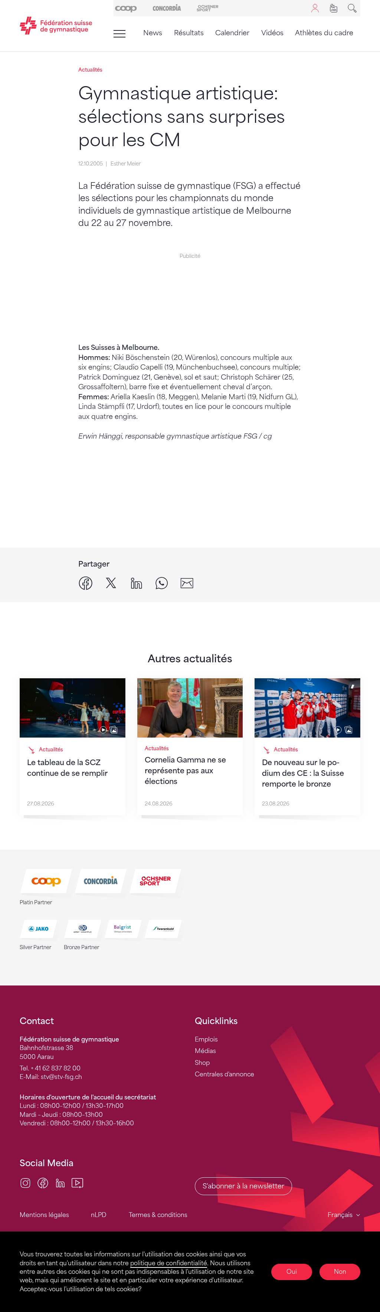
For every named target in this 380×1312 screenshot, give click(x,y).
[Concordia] (166, 8)
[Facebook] (43, 1183)
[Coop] (126, 8)
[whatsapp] (161, 583)
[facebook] (85, 583)
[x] (111, 583)
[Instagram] (25, 1183)
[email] (187, 583)
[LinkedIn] (60, 1183)
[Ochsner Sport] (207, 8)
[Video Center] (77, 1183)
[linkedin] (136, 583)
